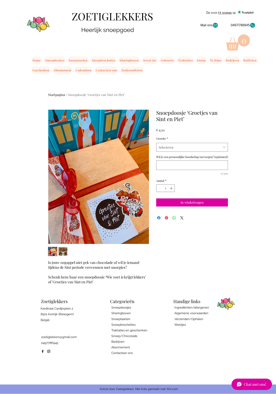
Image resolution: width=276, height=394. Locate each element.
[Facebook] (43, 351)
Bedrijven (117, 341)
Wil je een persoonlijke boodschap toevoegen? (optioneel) (192, 157)
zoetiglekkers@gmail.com (59, 337)
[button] (238, 42)
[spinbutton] (165, 188)
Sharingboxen (121, 313)
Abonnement (120, 347)
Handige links (186, 301)
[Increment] (171, 188)
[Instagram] (49, 351)
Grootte (162, 138)
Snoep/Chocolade (124, 336)
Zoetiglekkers (54, 301)
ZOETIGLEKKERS (112, 16)
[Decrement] (159, 188)
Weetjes (180, 325)
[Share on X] (181, 217)
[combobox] (192, 147)
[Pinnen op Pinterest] (166, 217)
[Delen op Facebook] (158, 217)
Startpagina (56, 95)
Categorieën (122, 301)
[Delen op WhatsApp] (174, 217)
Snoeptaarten (120, 319)
